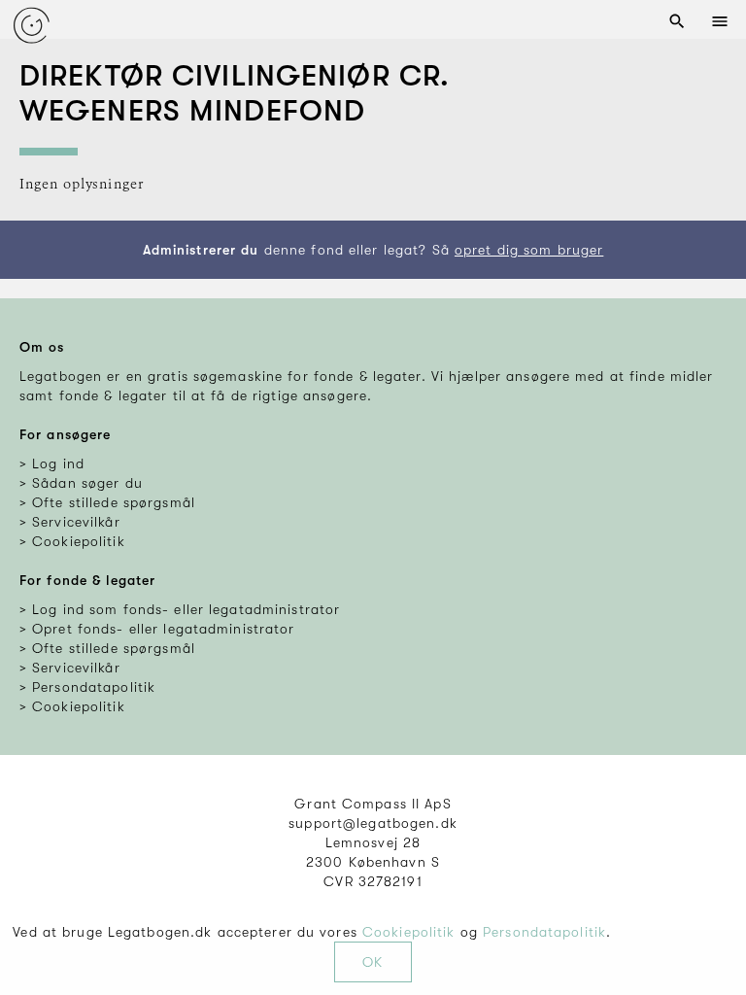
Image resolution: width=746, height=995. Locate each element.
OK (372, 962)
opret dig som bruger (529, 249)
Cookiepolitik (409, 932)
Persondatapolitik (544, 932)
